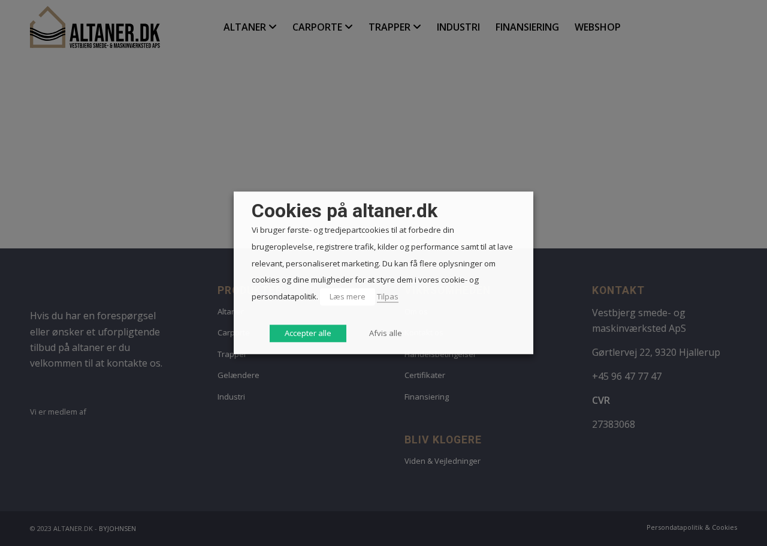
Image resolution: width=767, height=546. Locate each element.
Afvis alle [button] (385, 333)
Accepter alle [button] (308, 333)
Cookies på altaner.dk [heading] (344, 210)
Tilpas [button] (387, 296)
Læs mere (348, 296)
